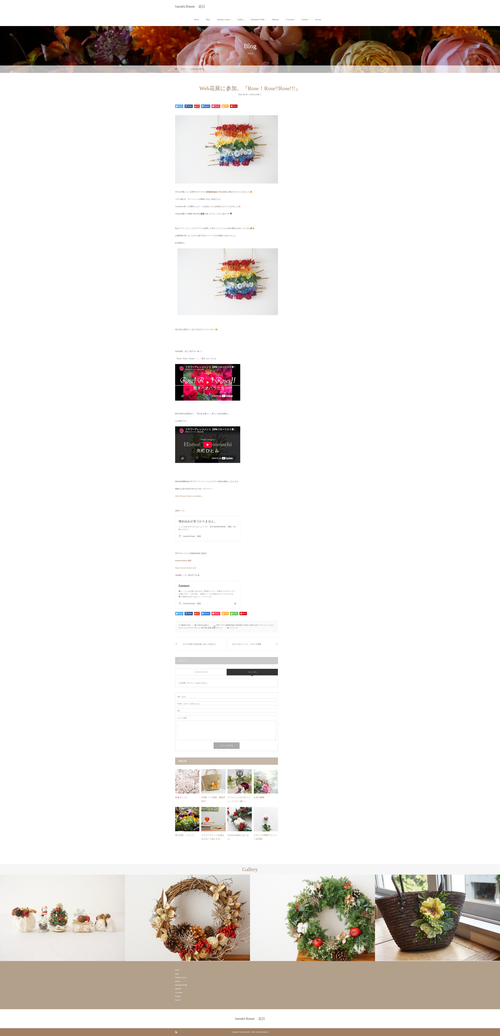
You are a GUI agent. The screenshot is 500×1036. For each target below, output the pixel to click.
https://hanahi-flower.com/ (185, 568)
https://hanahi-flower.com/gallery (188, 496)
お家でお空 (253, 625)
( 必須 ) (181, 696)
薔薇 (209, 628)
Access (318, 19)
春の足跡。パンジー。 (185, 835)
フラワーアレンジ (194, 628)
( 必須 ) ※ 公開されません (188, 704)
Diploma (275, 19)
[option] (62, 918)
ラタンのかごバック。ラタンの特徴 (246, 644)
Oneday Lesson (223, 19)
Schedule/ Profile (258, 19)
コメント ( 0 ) (252, 672)
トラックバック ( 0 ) (200, 672)
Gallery (240, 19)
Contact (305, 19)
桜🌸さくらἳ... (181, 797)
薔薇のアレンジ (217, 628)
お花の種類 (259, 797)
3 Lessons (290, 19)
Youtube (246, 625)
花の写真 (204, 628)
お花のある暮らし (255, 94)
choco (188, 625)
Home (196, 19)
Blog (208, 19)
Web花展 (239, 625)
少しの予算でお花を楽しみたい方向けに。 (200, 644)
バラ (185, 628)
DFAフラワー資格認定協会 (225, 625)
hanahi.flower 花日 (190, 6)
